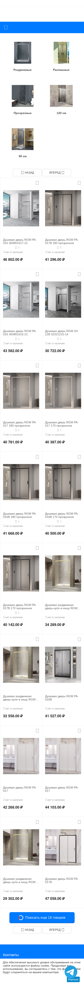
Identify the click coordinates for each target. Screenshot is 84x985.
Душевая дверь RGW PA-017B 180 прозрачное (61, 241)
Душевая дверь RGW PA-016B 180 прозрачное (19, 515)
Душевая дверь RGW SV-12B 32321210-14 (61, 332)
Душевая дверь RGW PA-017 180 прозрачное (19, 424)
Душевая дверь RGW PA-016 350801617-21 (19, 241)
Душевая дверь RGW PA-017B (61, 880)
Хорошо (73, 979)
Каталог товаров (6, 27)
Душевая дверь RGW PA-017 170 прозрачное (61, 424)
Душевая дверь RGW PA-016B (61, 698)
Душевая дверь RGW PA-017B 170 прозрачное (19, 606)
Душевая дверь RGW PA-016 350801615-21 (19, 332)
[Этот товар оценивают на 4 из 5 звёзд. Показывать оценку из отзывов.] (50, 247)
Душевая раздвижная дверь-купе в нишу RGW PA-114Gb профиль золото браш (63, 606)
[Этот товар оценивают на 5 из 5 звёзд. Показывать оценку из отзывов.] (8, 247)
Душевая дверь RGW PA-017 (19, 789)
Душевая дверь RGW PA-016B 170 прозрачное (61, 515)
